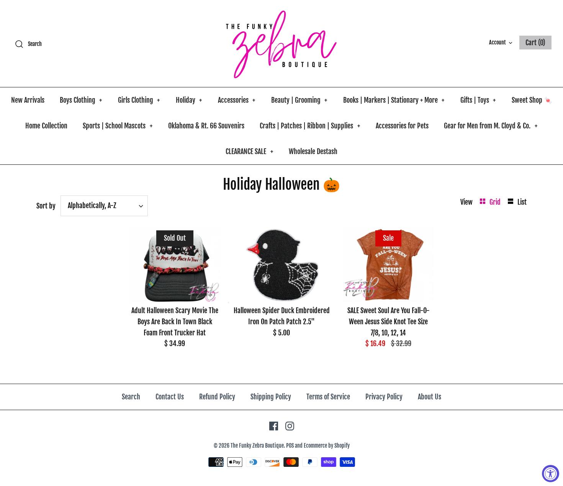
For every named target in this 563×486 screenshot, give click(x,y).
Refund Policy (217, 396)
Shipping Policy (270, 396)
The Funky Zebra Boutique (257, 445)
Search (131, 396)
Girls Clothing (139, 100)
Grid (495, 202)
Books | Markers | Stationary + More (394, 100)
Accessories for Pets (402, 126)
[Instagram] (289, 426)
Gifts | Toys (478, 100)
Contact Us (169, 396)
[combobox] (104, 205)
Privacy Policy (384, 396)
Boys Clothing (81, 100)
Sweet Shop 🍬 (532, 100)
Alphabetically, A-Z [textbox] (92, 206)
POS (290, 445)
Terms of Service (328, 396)
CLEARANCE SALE (249, 151)
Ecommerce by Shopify (327, 445)
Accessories (236, 100)
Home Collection (46, 126)
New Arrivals (27, 100)
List (522, 202)
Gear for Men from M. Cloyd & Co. (490, 126)
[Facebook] (273, 426)
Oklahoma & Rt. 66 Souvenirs (206, 126)
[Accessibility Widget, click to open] (550, 473)
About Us (429, 396)
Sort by (46, 206)
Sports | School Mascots (117, 126)
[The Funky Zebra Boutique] (281, 43)
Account (497, 42)
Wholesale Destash (313, 151)
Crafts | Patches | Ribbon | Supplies (310, 126)
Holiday (189, 100)
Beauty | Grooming (299, 100)
